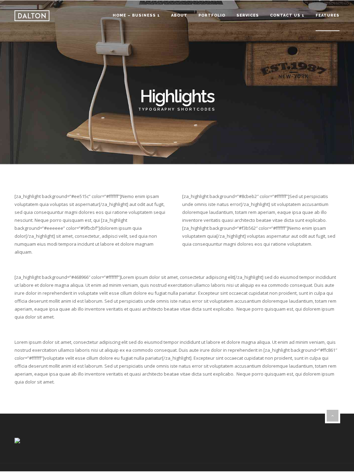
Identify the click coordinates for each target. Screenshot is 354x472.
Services (247, 15)
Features (327, 15)
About (179, 15)
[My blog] (32, 15)
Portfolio (211, 15)
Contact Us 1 (287, 15)
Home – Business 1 (136, 15)
